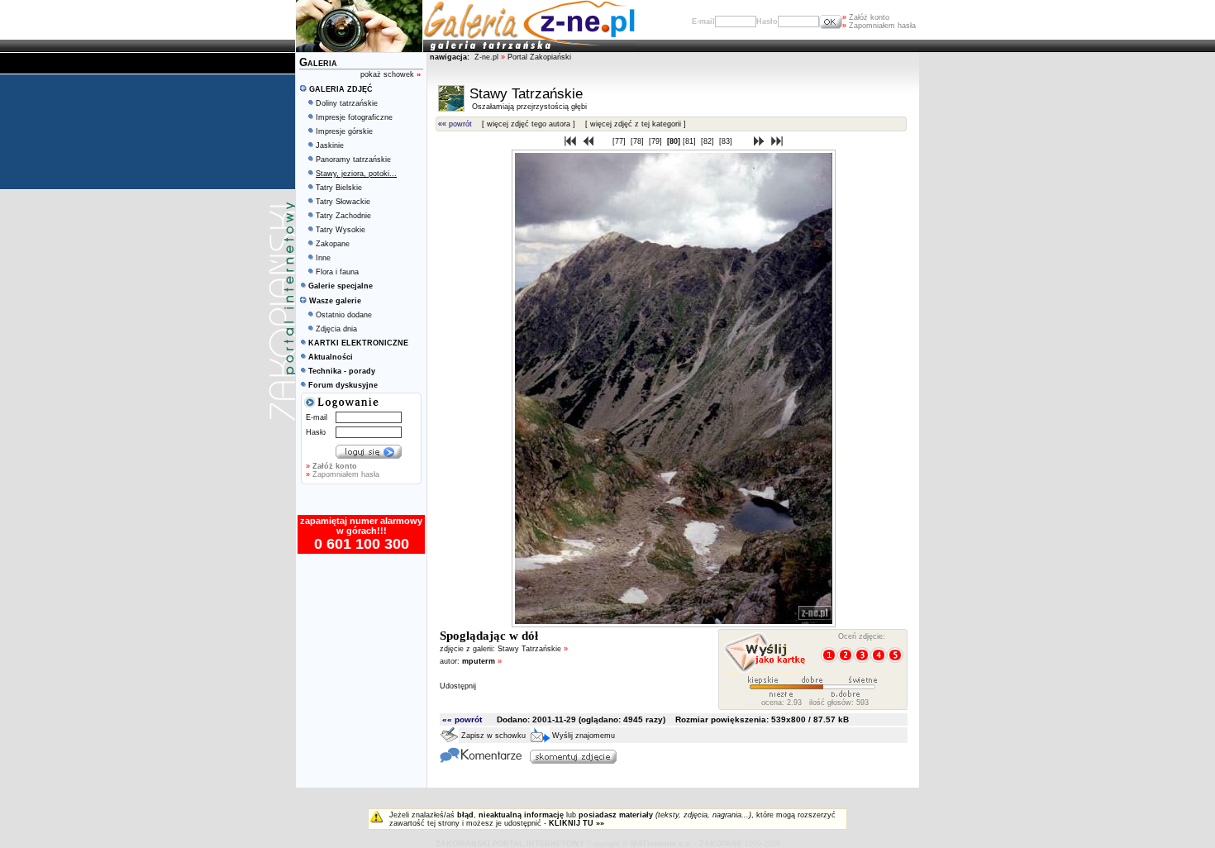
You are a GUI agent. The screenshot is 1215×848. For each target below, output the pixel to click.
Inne (323, 258)
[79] (657, 141)
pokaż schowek (390, 74)
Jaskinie (330, 145)
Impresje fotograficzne (354, 117)
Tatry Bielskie (339, 187)
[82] (709, 141)
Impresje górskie (344, 131)
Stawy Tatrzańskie (533, 649)
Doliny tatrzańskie (347, 103)
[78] (638, 141)
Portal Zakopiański (539, 57)
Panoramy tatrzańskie (353, 159)
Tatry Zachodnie (343, 216)
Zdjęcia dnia (336, 329)
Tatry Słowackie (343, 202)
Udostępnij (458, 686)
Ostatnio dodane (344, 315)
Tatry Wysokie (340, 230)
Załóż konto (865, 17)
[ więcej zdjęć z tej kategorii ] (635, 124)
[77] (620, 141)
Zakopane (333, 244)
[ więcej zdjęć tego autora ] (528, 124)
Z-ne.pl (487, 57)
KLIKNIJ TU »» (576, 823)
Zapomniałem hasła (879, 25)
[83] (727, 141)
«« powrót (455, 124)
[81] (690, 141)
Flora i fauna (337, 272)
